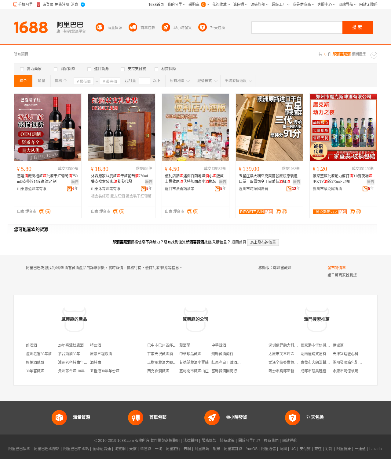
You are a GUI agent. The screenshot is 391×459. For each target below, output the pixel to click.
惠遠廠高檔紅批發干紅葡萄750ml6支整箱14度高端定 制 (47, 179)
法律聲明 (190, 440)
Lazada (375, 449)
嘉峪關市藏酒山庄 (194, 371)
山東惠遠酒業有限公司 (34, 189)
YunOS (252, 449)
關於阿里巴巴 (249, 440)
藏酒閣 (184, 345)
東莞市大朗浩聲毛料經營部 (323, 362)
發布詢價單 (336, 268)
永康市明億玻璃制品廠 (351, 371)
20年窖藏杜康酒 (71, 345)
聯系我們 (271, 440)
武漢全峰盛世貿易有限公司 (290, 362)
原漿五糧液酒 (101, 354)
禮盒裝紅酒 (100, 196)
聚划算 (145, 449)
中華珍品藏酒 (190, 354)
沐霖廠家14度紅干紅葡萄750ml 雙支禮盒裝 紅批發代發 (119, 179)
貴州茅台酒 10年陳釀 (75, 371)
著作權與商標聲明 (165, 440)
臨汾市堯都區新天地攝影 (289, 371)
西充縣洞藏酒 (158, 371)
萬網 (283, 449)
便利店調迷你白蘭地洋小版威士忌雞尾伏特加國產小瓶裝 (194, 179)
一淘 (158, 449)
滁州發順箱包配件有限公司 (355, 362)
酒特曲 (95, 362)
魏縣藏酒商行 (222, 354)
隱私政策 (227, 440)
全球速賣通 (102, 449)
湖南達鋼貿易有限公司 (319, 354)
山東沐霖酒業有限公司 (108, 189)
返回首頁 (239, 242)
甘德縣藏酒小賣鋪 (194, 362)
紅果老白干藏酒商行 (227, 362)
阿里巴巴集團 (19, 449)
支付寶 (305, 449)
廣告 (75, 182)
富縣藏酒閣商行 (224, 371)
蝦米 (216, 449)
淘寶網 (120, 449)
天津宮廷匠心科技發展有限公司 (358, 354)
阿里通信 (268, 449)
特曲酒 (95, 345)
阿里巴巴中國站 (76, 449)
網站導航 (289, 440)
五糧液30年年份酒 (104, 371)
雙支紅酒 (117, 196)
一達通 (360, 449)
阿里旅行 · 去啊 (178, 449)
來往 (318, 449)
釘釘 (329, 449)
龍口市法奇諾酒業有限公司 (182, 189)
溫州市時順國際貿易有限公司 (255, 189)
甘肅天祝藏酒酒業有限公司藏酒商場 (176, 354)
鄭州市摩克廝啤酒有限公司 (329, 189)
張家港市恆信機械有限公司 (323, 345)
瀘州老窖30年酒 (39, 354)
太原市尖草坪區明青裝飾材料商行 (296, 354)
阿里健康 (343, 449)
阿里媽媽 (202, 449)
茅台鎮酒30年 (69, 354)
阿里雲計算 (233, 449)
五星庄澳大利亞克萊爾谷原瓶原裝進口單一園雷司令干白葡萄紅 (268, 179)
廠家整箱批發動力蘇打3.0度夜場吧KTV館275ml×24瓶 (342, 179)
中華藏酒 (218, 345)
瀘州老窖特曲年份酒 (74, 362)
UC (293, 449)
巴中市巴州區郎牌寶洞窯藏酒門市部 (176, 345)
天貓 (133, 449)
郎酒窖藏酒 (282, 268)
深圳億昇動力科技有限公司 (290, 345)
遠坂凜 (338, 345)
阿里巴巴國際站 (47, 449)
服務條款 (209, 440)
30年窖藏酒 (35, 371)
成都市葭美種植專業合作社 (323, 371)
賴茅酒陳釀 (35, 362)
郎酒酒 (31, 345)
